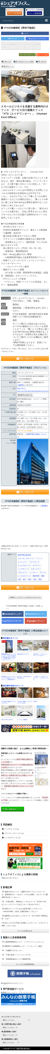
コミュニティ (22, 562)
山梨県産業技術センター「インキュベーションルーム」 (24, 942)
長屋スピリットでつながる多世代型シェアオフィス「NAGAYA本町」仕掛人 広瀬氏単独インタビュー (22, 910)
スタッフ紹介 (5, 45)
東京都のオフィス (10, 638)
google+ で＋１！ (37, 621)
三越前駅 (20, 385)
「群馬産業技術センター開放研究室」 (18, 959)
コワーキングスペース (27, 55)
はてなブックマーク (38, 38)
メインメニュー (8, 20)
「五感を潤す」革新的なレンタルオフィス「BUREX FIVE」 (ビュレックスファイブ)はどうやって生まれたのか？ (25, 902)
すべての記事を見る (25, 931)
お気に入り (7, 61)
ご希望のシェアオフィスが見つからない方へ (25, 597)
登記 (35, 579)
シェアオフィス (23, 569)
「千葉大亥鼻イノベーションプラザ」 (18, 955)
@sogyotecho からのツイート (12, 983)
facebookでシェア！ (14, 614)
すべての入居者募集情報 (25, 964)
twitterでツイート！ (37, 614)
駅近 (40, 579)
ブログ (20, 44)
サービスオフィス (24, 565)
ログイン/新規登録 (14, 13)
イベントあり (43, 55)
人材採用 (36, 44)
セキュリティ (36, 569)
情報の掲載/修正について (13, 809)
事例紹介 (13, 44)
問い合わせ (42, 61)
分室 (19, 579)
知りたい (9, 66)
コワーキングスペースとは (14, 833)
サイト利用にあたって (42, 1052)
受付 (24, 579)
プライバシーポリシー (22, 1052)
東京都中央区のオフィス (13, 685)
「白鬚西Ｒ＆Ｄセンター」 (14, 950)
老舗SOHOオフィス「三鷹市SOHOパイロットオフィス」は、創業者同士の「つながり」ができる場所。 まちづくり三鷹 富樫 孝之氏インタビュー (25, 894)
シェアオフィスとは (11, 829)
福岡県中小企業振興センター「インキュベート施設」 (23, 946)
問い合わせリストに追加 (24, 61)
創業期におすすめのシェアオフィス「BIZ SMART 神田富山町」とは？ (25, 917)
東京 (29, 579)
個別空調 (36, 576)
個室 (42, 576)
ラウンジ (43, 572)
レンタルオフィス (24, 576)
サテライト (37, 565)
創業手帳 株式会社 (23, 1048)
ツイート (13, 38)
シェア (25, 33)
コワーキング (34, 562)
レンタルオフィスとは (12, 837)
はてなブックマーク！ (13, 621)
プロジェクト (22, 572)
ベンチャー (33, 572)
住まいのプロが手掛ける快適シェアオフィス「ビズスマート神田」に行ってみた (25, 924)
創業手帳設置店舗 (24, 555)
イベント (29, 44)
